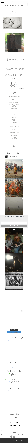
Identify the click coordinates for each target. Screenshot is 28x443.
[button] (14, 216)
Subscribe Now (14, 226)
